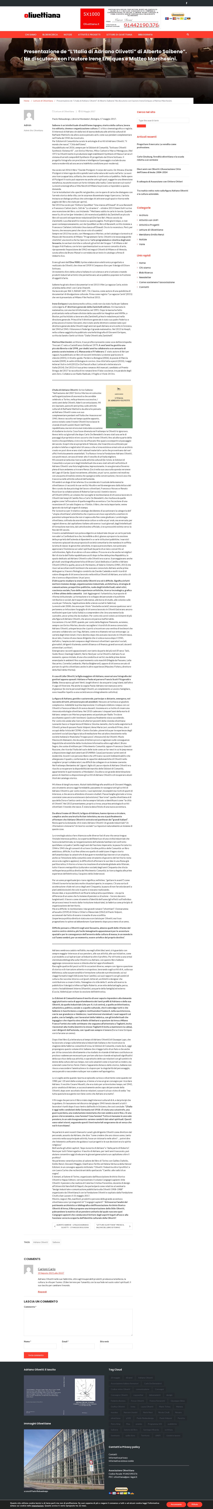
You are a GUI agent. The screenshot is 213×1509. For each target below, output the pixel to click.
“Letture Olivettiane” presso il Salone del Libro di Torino (110, 1226)
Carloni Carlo (46, 1269)
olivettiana (115, 1418)
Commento (30, 1306)
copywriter (138, 1395)
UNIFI (158, 1435)
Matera (179, 1406)
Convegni (159, 1389)
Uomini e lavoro (173, 1435)
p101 (128, 1418)
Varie (142, 244)
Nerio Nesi (148, 1412)
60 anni (129, 1377)
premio (139, 1424)
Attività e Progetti (149, 224)
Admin (27, 125)
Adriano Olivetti (40, 1242)
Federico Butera (118, 1401)
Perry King (115, 1424)
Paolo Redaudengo (145, 1418)
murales (114, 1412)
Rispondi (42, 1291)
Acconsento (176, 1504)
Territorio (145, 1435)
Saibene (56, 1242)
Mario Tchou (164, 1406)
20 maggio (115, 1377)
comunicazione (142, 1389)
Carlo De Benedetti (153, 1383)
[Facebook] (186, 3)
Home (142, 262)
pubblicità (172, 1424)
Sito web (104, 1341)
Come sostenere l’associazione (157, 282)
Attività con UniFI (148, 220)
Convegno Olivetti (119, 1395)
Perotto (181, 1418)
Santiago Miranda (151, 1429)
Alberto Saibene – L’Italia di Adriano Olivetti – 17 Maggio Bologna (73, 1226)
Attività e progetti (89, 34)
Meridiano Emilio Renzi (151, 234)
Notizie (68, 34)
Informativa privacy (118, 1457)
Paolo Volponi (166, 1418)
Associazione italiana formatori (124, 1383)
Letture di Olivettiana (119, 34)
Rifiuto (195, 1504)
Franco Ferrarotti (157, 1401)
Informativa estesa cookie (121, 1461)
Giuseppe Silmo (178, 1401)
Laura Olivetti (147, 1406)
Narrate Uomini (130, 1412)
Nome (27, 1341)
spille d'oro (130, 1435)
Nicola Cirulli (163, 1412)
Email (65, 1341)
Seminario (115, 1435)
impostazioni (38, 1506)
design (169, 1395)
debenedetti (155, 1395)
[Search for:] (163, 120)
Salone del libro (131, 1429)
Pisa (128, 1424)
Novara (178, 1412)
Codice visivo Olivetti (120, 1389)
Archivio (143, 215)
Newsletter (145, 277)
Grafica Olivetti (118, 1406)
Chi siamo (30, 34)
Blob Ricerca (50, 34)
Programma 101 (155, 1424)
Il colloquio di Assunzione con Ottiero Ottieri (160, 181)
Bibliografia (145, 34)
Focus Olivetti (137, 1401)
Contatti (144, 287)
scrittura (169, 1429)
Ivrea (133, 1406)
